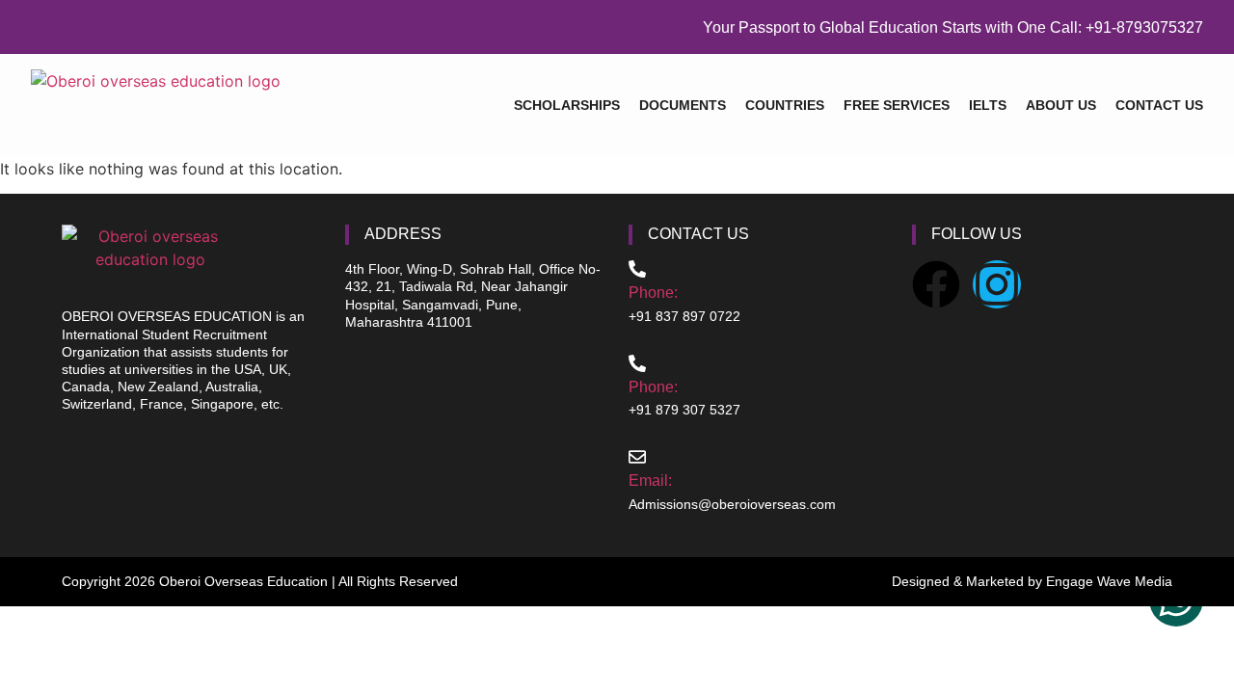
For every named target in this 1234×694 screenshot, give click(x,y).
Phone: (653, 292)
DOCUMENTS (682, 105)
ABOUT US (1061, 105)
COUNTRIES (784, 105)
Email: (650, 480)
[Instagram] (997, 284)
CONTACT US (1159, 105)
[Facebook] (936, 284)
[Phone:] (637, 269)
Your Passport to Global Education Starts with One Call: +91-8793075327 (953, 27)
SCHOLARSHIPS (567, 105)
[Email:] (637, 457)
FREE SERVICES (897, 105)
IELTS (987, 105)
